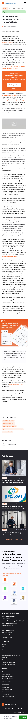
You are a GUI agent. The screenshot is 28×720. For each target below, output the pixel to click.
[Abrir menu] (25, 3)
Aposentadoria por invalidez (9, 623)
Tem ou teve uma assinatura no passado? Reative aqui (11, 574)
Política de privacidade (8, 696)
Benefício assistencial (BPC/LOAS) (11, 655)
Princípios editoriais (7, 689)
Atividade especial (6, 653)
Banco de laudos (6, 674)
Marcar (24, 717)
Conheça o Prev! (14, 85)
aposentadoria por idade (16, 384)
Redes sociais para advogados (9, 671)
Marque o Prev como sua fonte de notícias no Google (13, 11)
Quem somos (5, 687)
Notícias (4, 644)
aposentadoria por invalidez (9, 256)
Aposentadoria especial (8, 630)
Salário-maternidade (7, 628)
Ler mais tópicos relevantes (14, 539)
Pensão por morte (7, 632)
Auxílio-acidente (6, 635)
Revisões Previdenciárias (8, 664)
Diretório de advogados (8, 678)
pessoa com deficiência (7, 42)
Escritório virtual (6, 681)
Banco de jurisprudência (8, 676)
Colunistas (19, 8)
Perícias (4, 660)
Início (10, 8)
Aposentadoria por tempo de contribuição (13, 621)
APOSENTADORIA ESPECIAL (9, 95)
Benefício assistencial (7, 625)
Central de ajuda (6, 691)
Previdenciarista (11, 27)
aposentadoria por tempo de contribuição (13, 101)
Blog (14, 8)
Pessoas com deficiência (8, 662)
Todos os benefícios (7, 637)
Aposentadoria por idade (8, 616)
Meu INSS (4, 657)
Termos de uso (6, 694)
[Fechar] (1, 716)
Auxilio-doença (6, 618)
